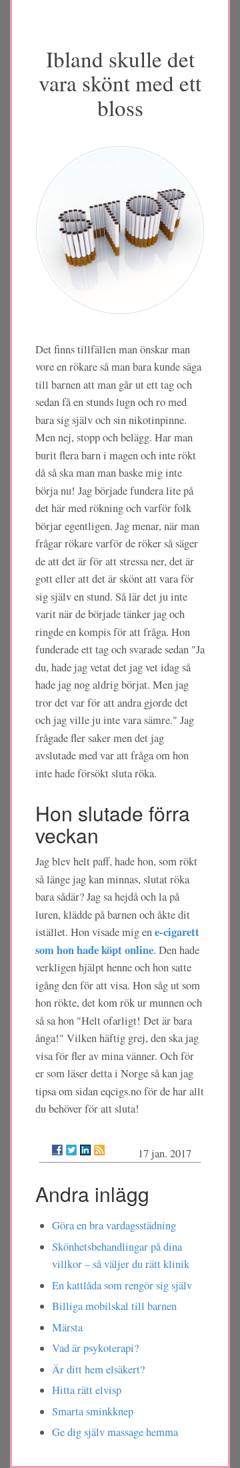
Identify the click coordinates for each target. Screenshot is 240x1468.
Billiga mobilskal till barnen (114, 1306)
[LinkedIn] (85, 1150)
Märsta (67, 1327)
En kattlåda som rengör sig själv (122, 1285)
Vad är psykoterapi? (95, 1348)
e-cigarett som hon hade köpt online (117, 940)
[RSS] (99, 1150)
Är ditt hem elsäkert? (98, 1369)
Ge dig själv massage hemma (115, 1432)
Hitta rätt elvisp (86, 1390)
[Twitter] (71, 1150)
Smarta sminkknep (92, 1411)
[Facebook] (57, 1150)
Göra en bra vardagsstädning (114, 1225)
